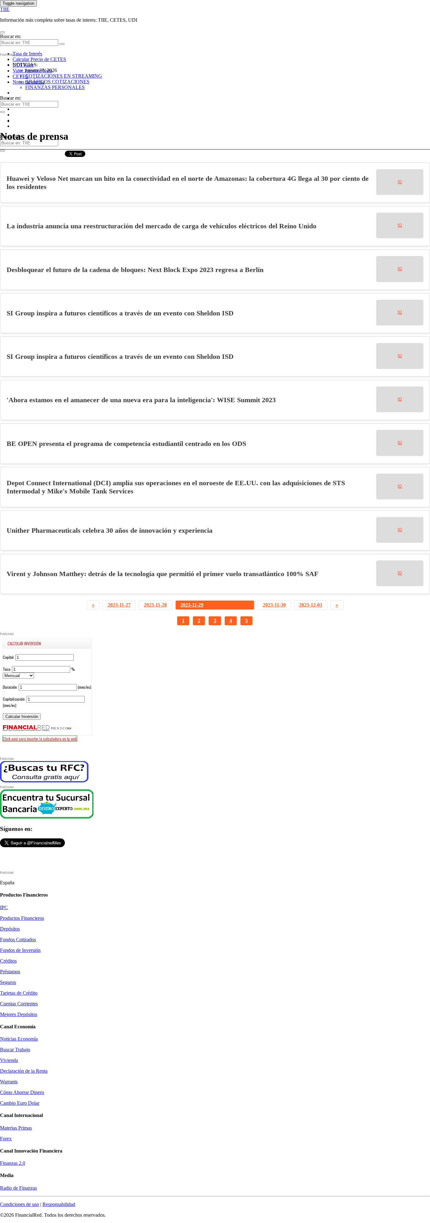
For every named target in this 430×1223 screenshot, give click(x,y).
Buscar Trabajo (15, 1049)
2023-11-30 (274, 605)
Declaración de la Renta (24, 1071)
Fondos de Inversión (20, 950)
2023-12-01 (310, 605)
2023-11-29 (191, 605)
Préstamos (10, 971)
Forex (6, 1138)
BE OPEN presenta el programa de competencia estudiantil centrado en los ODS (126, 444)
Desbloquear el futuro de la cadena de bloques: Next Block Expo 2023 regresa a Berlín (135, 270)
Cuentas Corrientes (19, 1003)
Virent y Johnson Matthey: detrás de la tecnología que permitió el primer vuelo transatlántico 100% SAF (162, 574)
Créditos (8, 961)
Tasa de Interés (27, 53)
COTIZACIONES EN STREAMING (63, 76)
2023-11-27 (119, 605)
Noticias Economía (19, 1039)
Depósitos (10, 928)
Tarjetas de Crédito (18, 993)
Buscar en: (10, 36)
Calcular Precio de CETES (39, 59)
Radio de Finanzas (18, 1188)
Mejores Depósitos (18, 1014)
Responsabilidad (58, 1204)
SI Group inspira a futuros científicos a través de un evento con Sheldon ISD (120, 313)
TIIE (4, 9)
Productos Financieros (22, 918)
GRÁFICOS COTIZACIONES (57, 81)
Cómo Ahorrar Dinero (22, 1092)
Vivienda (9, 1060)
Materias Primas (16, 1128)
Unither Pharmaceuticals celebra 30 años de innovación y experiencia (109, 530)
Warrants (9, 1081)
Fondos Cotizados (18, 939)
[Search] (62, 44)
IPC (4, 907)
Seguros (8, 982)
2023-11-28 (155, 605)
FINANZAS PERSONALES (55, 87)
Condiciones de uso (19, 1204)
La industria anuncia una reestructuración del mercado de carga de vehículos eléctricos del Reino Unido (161, 226)
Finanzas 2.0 (12, 1163)
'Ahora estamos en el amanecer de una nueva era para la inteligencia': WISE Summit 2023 (141, 400)
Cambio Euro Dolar (19, 1103)
